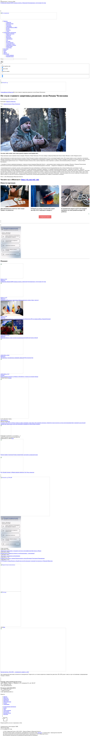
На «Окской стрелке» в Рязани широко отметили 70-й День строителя (17, 472)
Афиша (5, 52)
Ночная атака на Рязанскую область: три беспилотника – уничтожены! (18, 553)
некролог (5, 104)
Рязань (2, 6)
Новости (5, 21)
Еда (7, 40)
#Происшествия (7, 701)
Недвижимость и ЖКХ (11, 27)
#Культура (5, 698)
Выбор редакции (10, 33)
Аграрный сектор (10, 43)
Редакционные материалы (9, 32)
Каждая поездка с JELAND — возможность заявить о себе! (15, 672)
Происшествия (9, 23)
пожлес (10, 104)
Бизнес (7, 28)
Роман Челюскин (16, 104)
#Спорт (5, 703)
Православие (9, 46)
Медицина (8, 37)
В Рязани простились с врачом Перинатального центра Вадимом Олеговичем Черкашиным (23, 558)
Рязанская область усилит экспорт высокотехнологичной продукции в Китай (19, 337)
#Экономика (6, 704)
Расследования (9, 42)
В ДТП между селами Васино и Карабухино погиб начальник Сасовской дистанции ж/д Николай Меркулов (27, 561)
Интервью (5, 48)
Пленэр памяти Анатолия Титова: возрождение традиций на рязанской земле (19, 454)
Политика (8, 24)
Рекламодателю (10, 56)
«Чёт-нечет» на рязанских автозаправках (10, 555)
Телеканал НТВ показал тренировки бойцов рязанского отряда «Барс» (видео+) (20, 300)
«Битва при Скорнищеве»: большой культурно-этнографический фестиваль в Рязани (21, 550)
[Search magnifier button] (2, 62)
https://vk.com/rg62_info (30, 180)
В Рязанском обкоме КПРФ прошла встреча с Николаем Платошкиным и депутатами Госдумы (23, 2)
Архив (9, 377)
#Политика (6, 700)
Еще (9, 421)
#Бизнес (5, 696)
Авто (4, 51)
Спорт (7, 31)
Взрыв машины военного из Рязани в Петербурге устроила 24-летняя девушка (19, 376)
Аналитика (9, 47)
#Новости (3, 280)
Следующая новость (45, 216)
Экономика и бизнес (11, 45)
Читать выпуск (4, 420)
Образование (9, 38)
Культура (8, 30)
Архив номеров (10, 55)
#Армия (2, 375)
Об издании (6, 54)
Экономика (9, 26)
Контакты (5, 714)
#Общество (6, 699)
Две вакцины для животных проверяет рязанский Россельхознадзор (17, 357)
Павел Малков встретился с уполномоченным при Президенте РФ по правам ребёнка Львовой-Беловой (26, 319)
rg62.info (40, 732)
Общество (8, 22)
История (8, 41)
